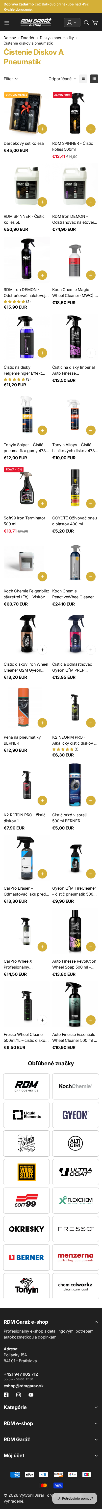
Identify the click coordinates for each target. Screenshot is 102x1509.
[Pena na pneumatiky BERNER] (27, 707)
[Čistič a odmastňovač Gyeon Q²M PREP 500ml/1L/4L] (75, 634)
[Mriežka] (94, 78)
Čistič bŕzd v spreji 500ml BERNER (69, 817)
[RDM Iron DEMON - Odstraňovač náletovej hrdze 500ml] (27, 260)
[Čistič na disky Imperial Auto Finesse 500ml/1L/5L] (75, 337)
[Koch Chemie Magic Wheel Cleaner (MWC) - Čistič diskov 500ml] (75, 260)
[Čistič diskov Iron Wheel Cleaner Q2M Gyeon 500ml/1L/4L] (27, 634)
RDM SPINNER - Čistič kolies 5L (24, 219)
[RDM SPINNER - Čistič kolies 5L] (27, 186)
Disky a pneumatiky (57, 37)
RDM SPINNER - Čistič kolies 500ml (72, 146)
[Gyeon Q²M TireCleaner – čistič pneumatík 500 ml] (75, 858)
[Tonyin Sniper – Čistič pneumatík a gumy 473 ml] (27, 415)
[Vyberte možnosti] (91, 353)
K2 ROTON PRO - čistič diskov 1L (25, 817)
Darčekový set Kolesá (24, 143)
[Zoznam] (83, 78)
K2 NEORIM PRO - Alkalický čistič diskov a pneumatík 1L (74, 740)
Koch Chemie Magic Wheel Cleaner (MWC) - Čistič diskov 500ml (74, 292)
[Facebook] (6, 1394)
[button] (86, 22)
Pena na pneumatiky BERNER (22, 740)
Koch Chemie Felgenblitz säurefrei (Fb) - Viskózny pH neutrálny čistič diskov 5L (27, 594)
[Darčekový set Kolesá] (27, 113)
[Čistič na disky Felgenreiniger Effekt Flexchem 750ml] (27, 337)
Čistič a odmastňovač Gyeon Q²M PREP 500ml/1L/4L (72, 667)
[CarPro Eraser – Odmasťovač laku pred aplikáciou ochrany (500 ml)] (27, 858)
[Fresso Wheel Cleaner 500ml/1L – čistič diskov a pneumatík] (27, 1004)
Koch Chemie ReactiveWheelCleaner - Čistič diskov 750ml (74, 594)
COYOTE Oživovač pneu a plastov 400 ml (74, 520)
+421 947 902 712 (21, 1374)
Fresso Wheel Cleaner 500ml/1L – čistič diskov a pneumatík (26, 1037)
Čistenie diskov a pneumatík (28, 43)
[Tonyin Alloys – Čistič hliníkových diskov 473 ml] (75, 415)
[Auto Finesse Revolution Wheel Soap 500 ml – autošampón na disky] (75, 931)
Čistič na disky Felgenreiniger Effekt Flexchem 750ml (23, 370)
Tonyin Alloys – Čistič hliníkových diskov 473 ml (73, 448)
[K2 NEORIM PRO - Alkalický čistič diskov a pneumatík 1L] (75, 707)
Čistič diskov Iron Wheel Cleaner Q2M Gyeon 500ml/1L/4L (26, 667)
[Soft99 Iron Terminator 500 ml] (27, 488)
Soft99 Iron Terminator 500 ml (24, 520)
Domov (9, 37)
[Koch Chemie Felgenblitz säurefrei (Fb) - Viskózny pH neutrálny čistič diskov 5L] (27, 561)
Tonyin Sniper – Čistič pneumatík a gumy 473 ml (25, 448)
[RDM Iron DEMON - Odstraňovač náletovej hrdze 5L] (75, 186)
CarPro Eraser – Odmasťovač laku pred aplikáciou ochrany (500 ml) (26, 891)
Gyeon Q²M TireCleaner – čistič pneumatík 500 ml (74, 891)
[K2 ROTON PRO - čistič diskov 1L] (27, 785)
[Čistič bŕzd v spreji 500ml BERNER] (75, 785)
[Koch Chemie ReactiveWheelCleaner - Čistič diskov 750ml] (75, 561)
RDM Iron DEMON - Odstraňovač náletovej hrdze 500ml (24, 292)
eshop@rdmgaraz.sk (24, 1385)
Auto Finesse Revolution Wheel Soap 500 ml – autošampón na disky (74, 964)
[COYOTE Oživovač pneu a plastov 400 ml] (75, 488)
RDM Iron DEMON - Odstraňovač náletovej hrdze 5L (73, 219)
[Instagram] (18, 1394)
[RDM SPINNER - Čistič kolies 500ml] (75, 113)
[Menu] (7, 23)
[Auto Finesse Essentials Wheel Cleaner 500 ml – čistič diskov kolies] (75, 1004)
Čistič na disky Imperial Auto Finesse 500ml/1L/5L (73, 370)
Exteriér (28, 37)
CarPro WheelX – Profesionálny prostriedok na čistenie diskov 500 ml (25, 964)
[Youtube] (30, 1394)
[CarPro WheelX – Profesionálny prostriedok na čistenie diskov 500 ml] (27, 931)
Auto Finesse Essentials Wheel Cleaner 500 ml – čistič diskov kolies (74, 1037)
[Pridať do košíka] (42, 129)
